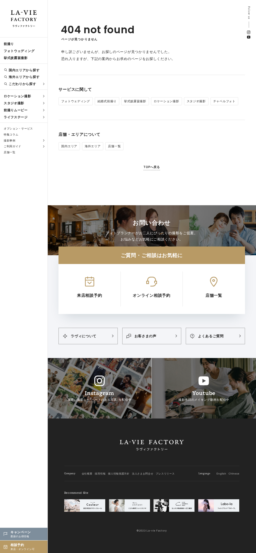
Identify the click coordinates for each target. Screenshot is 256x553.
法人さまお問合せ (143, 473)
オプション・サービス (18, 128)
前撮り (9, 44)
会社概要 (87, 473)
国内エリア (69, 146)
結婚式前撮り (107, 101)
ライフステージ (16, 117)
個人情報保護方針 (119, 473)
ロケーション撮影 (17, 96)
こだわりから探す (22, 84)
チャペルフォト (224, 101)
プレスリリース (165, 473)
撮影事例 (10, 140)
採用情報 (100, 473)
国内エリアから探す (24, 70)
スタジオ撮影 (14, 103)
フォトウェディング (19, 51)
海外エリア (93, 146)
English (221, 473)
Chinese (233, 473)
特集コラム (11, 134)
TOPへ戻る (152, 167)
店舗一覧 (10, 152)
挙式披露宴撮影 (16, 58)
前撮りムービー (16, 110)
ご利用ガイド (12, 146)
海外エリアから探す (24, 77)
